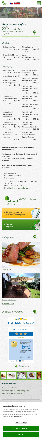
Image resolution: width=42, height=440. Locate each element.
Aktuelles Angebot (8, 391)
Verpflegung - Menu (23, 391)
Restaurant (6, 388)
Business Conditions (12, 311)
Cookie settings (21, 423)
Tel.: (5, 181)
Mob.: (6, 186)
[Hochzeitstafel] (16, 375)
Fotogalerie (18, 393)
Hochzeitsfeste (7, 393)
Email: (6, 188)
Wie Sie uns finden (18, 388)
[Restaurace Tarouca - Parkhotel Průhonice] (36, 375)
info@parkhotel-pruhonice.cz (19, 188)
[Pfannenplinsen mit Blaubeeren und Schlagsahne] (6, 375)
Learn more (18, 417)
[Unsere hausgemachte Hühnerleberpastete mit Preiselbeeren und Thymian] (26, 375)
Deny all (21, 435)
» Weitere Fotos (8, 304)
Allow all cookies (21, 429)
